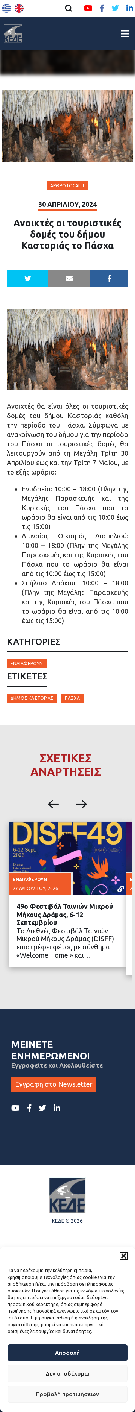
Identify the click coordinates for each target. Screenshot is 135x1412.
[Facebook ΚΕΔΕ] (102, 8)
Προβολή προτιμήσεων (67, 1394)
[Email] (69, 278)
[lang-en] (19, 8)
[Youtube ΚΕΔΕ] (88, 8)
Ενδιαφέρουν (26, 663)
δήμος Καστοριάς (32, 698)
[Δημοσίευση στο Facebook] (109, 278)
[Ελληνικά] (6, 8)
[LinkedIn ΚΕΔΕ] (129, 8)
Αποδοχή (67, 1353)
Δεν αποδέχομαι (67, 1373)
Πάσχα (72, 698)
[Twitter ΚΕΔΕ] (115, 8)
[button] (124, 1256)
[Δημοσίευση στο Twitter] (27, 278)
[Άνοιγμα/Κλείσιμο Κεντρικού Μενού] (124, 34)
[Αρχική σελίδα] (13, 33)
